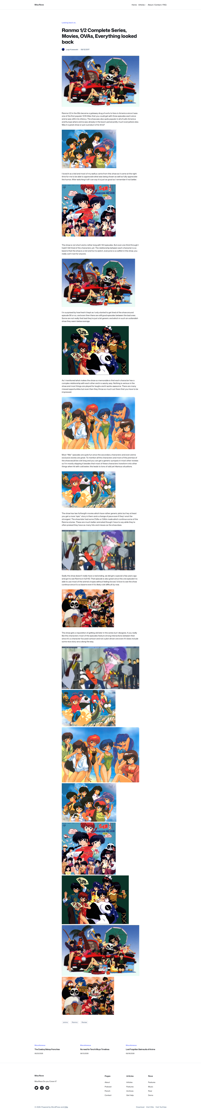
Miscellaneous (40, 1045)
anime (65, 1022)
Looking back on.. (69, 22)
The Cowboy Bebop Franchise (47, 1049)
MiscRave (39, 4)
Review (84, 1022)
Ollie (66, 1107)
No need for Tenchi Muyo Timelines (94, 1049)
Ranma (74, 1022)
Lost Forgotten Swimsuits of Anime (140, 1049)
